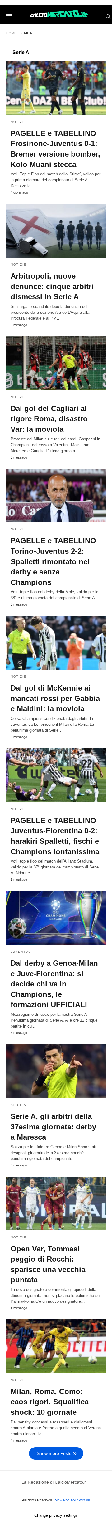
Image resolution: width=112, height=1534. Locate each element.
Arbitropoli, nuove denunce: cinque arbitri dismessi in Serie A (52, 286)
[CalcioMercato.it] (59, 14)
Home (11, 33)
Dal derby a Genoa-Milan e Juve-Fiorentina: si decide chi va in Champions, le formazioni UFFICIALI (54, 984)
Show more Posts (54, 1453)
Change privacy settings (56, 1515)
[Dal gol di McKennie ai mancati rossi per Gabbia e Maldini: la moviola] (56, 643)
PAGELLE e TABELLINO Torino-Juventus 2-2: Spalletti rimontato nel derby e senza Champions (53, 561)
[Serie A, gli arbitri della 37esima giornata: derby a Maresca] (56, 1071)
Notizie (18, 122)
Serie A (18, 1105)
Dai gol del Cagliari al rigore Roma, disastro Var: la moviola (49, 418)
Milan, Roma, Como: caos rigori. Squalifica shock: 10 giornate (50, 1401)
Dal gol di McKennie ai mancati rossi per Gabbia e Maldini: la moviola (55, 698)
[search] (107, 16)
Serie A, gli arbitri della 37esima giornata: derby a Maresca (53, 1126)
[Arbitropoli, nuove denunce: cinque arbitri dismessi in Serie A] (56, 231)
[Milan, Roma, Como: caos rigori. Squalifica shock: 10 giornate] (56, 1346)
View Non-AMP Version (72, 1500)
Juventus (21, 951)
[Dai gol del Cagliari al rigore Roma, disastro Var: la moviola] (56, 363)
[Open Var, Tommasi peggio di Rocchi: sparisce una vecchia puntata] (56, 1203)
